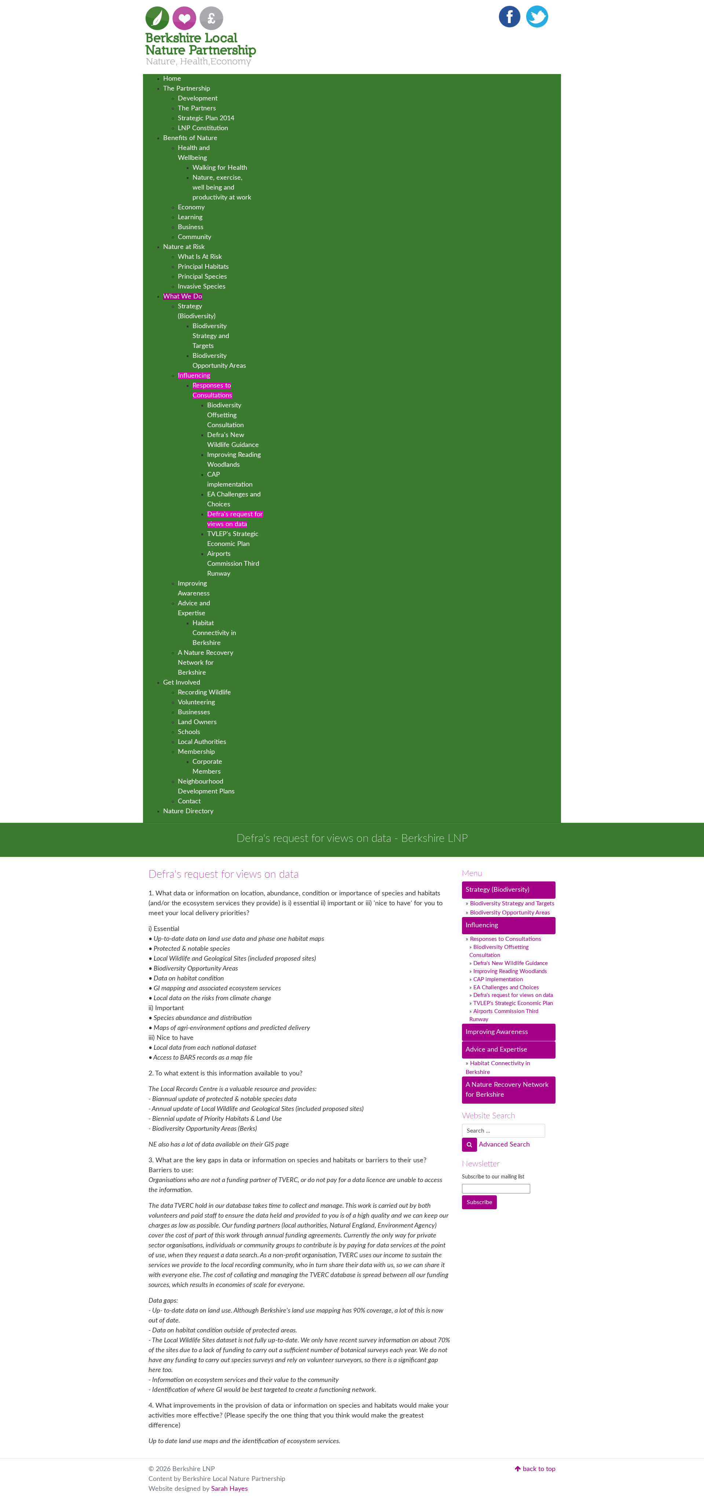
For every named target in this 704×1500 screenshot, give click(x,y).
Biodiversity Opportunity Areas (510, 913)
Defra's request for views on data (513, 995)
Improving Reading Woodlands (510, 971)
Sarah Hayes (229, 1489)
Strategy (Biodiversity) (497, 890)
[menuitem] (172, 79)
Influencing (482, 925)
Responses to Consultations (505, 939)
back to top (538, 1469)
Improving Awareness (497, 1032)
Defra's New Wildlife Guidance (510, 963)
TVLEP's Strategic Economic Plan (513, 1003)
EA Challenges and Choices (506, 987)
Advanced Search (504, 1144)
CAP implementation (498, 979)
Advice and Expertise (496, 1049)
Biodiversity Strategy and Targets (512, 903)
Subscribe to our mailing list (493, 1177)
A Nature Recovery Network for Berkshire (507, 1090)
